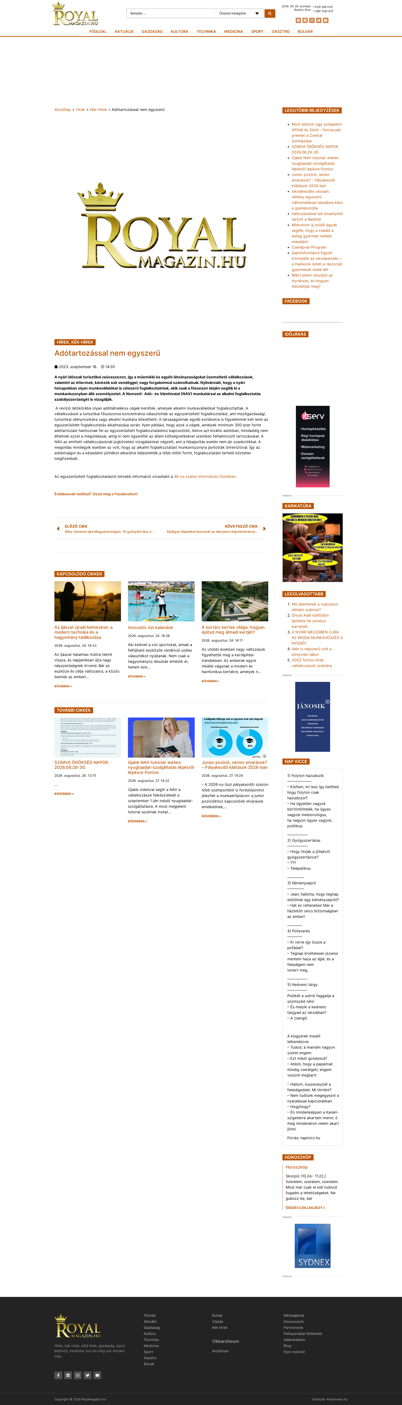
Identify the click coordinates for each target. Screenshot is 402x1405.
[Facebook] (298, 20)
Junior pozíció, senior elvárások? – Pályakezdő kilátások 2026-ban (235, 765)
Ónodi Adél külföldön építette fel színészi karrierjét (310, 621)
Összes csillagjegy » (305, 1208)
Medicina (233, 31)
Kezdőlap (63, 109)
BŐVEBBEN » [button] (63, 686)
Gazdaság (152, 31)
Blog (287, 1345)
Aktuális (124, 31)
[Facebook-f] (58, 1375)
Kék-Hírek (98, 109)
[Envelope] (325, 20)
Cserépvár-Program (309, 247)
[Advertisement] (201, 71)
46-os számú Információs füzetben (205, 476)
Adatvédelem (294, 1339)
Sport (257, 31)
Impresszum (294, 1321)
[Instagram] (312, 20)
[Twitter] (319, 20)
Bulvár (305, 31)
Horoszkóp (297, 1167)
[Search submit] (270, 13)
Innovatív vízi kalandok (150, 627)
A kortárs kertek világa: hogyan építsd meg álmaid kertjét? (233, 630)
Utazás (217, 1321)
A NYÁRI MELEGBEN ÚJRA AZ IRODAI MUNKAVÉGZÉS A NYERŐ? (317, 638)
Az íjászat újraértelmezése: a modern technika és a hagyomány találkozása (83, 632)
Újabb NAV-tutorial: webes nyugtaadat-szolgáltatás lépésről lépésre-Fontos (161, 767)
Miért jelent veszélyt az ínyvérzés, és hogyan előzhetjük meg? (312, 281)
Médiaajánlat (294, 1315)
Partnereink (293, 1327)
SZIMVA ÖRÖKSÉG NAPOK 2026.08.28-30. (81, 765)
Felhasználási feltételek (303, 1333)
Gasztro (281, 31)
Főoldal (98, 31)
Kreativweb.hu (337, 1399)
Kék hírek (220, 1327)
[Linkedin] (305, 20)
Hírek (80, 109)
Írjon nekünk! (294, 1352)
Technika (206, 31)
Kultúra (179, 31)
